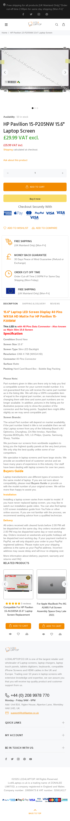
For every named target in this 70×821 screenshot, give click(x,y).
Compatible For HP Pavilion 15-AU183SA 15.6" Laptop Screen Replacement (18, 611)
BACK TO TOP (35, 813)
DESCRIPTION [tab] (10, 304)
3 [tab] (37, 108)
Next (65, 72)
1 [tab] (32, 108)
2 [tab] (35, 108)
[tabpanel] (35, 70)
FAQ (18, 559)
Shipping (8, 149)
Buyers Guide (39, 483)
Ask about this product (15, 160)
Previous (5, 72)
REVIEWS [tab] (55, 304)
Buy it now (35, 199)
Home (4, 33)
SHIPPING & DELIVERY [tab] (34, 304)
